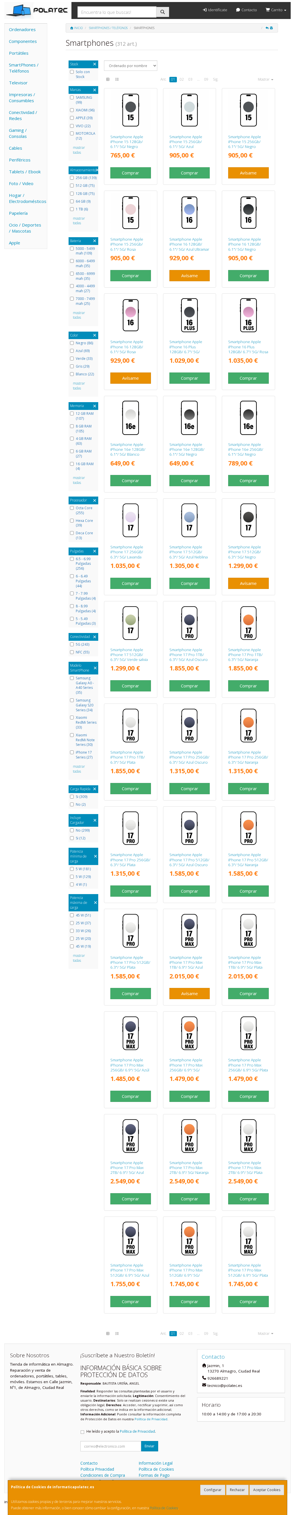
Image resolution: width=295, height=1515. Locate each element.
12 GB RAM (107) (85, 416)
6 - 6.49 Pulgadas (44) (83, 581)
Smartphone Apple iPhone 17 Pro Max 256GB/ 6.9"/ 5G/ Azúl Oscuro (129, 1067)
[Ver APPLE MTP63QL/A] (248, 110)
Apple (14, 243)
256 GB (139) (86, 178)
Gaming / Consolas (18, 133)
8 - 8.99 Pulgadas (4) (86, 608)
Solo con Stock (83, 74)
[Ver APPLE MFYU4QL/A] (131, 1239)
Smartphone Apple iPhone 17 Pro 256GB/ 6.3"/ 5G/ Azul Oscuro (189, 757)
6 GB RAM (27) (84, 454)
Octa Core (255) (84, 510)
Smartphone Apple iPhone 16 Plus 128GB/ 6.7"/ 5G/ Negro (185, 349)
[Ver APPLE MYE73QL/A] (248, 213)
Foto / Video (21, 183)
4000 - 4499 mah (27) (85, 288)
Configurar (213, 1489)
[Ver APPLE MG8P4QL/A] (131, 726)
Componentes (23, 41)
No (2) (81, 804)
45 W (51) (83, 915)
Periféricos (20, 160)
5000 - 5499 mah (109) (85, 251)
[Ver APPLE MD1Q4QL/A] (189, 418)
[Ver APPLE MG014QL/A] (131, 1136)
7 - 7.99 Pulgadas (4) (86, 596)
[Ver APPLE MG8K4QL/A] (131, 931)
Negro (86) (84, 343)
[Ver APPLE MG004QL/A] (189, 1136)
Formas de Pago (154, 1475)
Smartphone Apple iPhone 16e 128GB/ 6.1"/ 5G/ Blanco (127, 449)
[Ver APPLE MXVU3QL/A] (189, 315)
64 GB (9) (83, 201)
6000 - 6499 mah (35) (85, 263)
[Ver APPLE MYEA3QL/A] (131, 315)
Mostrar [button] (264, 79)
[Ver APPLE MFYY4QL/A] (248, 1136)
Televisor (18, 82)
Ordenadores (22, 29)
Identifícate (217, 9)
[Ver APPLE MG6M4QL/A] (131, 520)
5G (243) (82, 644)
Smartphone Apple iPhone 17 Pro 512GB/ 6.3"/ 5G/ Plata (130, 962)
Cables (15, 148)
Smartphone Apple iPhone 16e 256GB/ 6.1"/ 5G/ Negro (245, 449)
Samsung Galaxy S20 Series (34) (84, 705)
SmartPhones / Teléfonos (24, 68)
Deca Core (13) (84, 535)
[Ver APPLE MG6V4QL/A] (131, 623)
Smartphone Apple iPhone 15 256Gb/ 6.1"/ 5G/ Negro (244, 141)
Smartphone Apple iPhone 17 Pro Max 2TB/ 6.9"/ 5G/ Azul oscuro (127, 1170)
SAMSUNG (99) (84, 100)
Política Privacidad (97, 1469)
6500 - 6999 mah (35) (85, 276)
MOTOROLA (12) (85, 136)
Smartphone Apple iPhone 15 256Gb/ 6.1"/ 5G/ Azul (185, 141)
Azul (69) (83, 351)
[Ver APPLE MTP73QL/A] (131, 213)
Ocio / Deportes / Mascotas (25, 228)
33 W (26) (83, 931)
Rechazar (237, 1489)
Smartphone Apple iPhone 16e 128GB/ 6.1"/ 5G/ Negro (187, 449)
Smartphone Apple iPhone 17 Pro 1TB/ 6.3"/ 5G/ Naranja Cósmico (245, 657)
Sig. (215, 79)
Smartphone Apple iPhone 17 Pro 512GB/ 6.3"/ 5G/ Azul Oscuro (189, 859)
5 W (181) (83, 869)
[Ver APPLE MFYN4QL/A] (189, 1033)
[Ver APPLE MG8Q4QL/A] (248, 623)
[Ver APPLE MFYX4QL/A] (189, 931)
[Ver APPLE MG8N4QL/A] (189, 828)
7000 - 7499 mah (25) (85, 301)
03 (190, 79)
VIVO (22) (83, 126)
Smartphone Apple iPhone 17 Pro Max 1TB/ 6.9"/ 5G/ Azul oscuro (186, 965)
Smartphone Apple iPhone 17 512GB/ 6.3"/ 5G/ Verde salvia (129, 654)
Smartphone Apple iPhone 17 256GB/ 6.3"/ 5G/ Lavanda (126, 552)
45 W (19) (83, 946)
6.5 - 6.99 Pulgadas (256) (83, 564)
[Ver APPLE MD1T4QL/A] (248, 418)
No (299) (83, 830)
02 (182, 79)
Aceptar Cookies (266, 1489)
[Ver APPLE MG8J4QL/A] (189, 726)
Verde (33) (84, 358)
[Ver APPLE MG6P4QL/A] (248, 520)
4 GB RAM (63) (84, 441)
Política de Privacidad (151, 1419)
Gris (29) (82, 366)
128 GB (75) (85, 193)
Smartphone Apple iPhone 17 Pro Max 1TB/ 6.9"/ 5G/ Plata (245, 962)
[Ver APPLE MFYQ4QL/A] (248, 1239)
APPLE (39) (84, 118)
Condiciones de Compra (102, 1475)
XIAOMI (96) (85, 110)
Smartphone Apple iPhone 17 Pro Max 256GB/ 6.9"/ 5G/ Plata (248, 1065)
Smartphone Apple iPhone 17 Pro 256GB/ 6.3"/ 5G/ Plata (130, 859)
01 (173, 79)
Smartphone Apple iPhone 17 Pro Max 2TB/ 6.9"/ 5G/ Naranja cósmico (189, 1170)
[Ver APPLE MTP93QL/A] (189, 110)
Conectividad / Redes (23, 115)
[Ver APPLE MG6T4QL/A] (189, 520)
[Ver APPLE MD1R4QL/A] (131, 418)
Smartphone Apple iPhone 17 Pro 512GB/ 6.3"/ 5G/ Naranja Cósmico (248, 862)
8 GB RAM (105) (84, 429)
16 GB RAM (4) (85, 466)
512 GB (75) (85, 185)
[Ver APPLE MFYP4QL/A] (131, 1033)
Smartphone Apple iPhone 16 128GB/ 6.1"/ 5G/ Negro (244, 244)
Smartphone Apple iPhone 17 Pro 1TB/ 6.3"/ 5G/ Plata (127, 757)
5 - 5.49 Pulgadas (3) (86, 621)
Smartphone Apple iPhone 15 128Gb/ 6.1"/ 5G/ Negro (126, 141)
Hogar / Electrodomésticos (27, 198)
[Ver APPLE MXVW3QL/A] (248, 315)
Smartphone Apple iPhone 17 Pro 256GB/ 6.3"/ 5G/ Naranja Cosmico (248, 760)
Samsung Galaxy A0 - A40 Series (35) (85, 685)
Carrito (276, 9)
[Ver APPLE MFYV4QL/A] (248, 931)
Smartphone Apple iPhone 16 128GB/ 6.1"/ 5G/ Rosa (126, 346)
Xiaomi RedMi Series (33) (86, 722)
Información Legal (156, 1463)
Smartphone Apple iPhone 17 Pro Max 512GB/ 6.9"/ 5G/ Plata (248, 1270)
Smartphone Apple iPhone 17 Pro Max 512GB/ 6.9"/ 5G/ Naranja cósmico (186, 1273)
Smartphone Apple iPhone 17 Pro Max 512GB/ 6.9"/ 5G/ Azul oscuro (129, 1273)
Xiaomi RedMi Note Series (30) (85, 740)
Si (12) (80, 838)
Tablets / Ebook (25, 171)
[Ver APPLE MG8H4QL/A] (248, 726)
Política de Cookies (164, 1508)
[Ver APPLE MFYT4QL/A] (189, 1239)
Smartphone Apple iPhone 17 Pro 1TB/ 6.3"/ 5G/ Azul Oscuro (188, 654)
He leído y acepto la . (121, 1431)
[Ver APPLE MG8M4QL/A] (248, 828)
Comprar (130, 173)
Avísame (248, 173)
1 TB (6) (82, 209)
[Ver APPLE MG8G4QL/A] (131, 828)
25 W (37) (83, 923)
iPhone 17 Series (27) (84, 755)
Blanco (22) (85, 374)
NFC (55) (82, 652)
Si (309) (81, 796)
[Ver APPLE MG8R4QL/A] (189, 623)
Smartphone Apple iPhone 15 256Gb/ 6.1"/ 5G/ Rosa (126, 244)
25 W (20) (83, 938)
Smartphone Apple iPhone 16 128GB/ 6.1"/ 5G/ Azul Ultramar (189, 244)
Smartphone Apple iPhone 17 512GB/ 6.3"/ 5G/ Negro (244, 552)
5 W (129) (83, 877)
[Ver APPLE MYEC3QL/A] (189, 213)
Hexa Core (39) (84, 523)
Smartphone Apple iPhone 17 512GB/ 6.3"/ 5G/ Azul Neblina (188, 552)
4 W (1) (81, 884)
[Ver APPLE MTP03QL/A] (131, 110)
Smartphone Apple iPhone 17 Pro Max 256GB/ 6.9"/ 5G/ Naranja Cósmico (186, 1067)
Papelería (18, 213)
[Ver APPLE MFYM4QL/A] (248, 1033)
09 (206, 79)
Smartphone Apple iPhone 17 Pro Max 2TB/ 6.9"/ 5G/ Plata (245, 1167)
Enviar (149, 1446)
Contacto (249, 9)
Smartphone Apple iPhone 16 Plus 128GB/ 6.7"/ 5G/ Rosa (248, 346)
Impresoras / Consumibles (22, 97)
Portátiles (19, 53)
